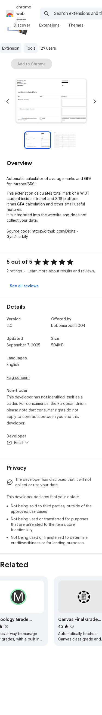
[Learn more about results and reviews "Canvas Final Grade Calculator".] (71, 626)
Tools (30, 48)
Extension (10, 48)
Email (18, 442)
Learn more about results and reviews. (61, 271)
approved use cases (29, 511)
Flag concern (18, 377)
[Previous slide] (7, 101)
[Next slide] (94, 101)
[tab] (22, 25)
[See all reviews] (24, 285)
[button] (51, 101)
